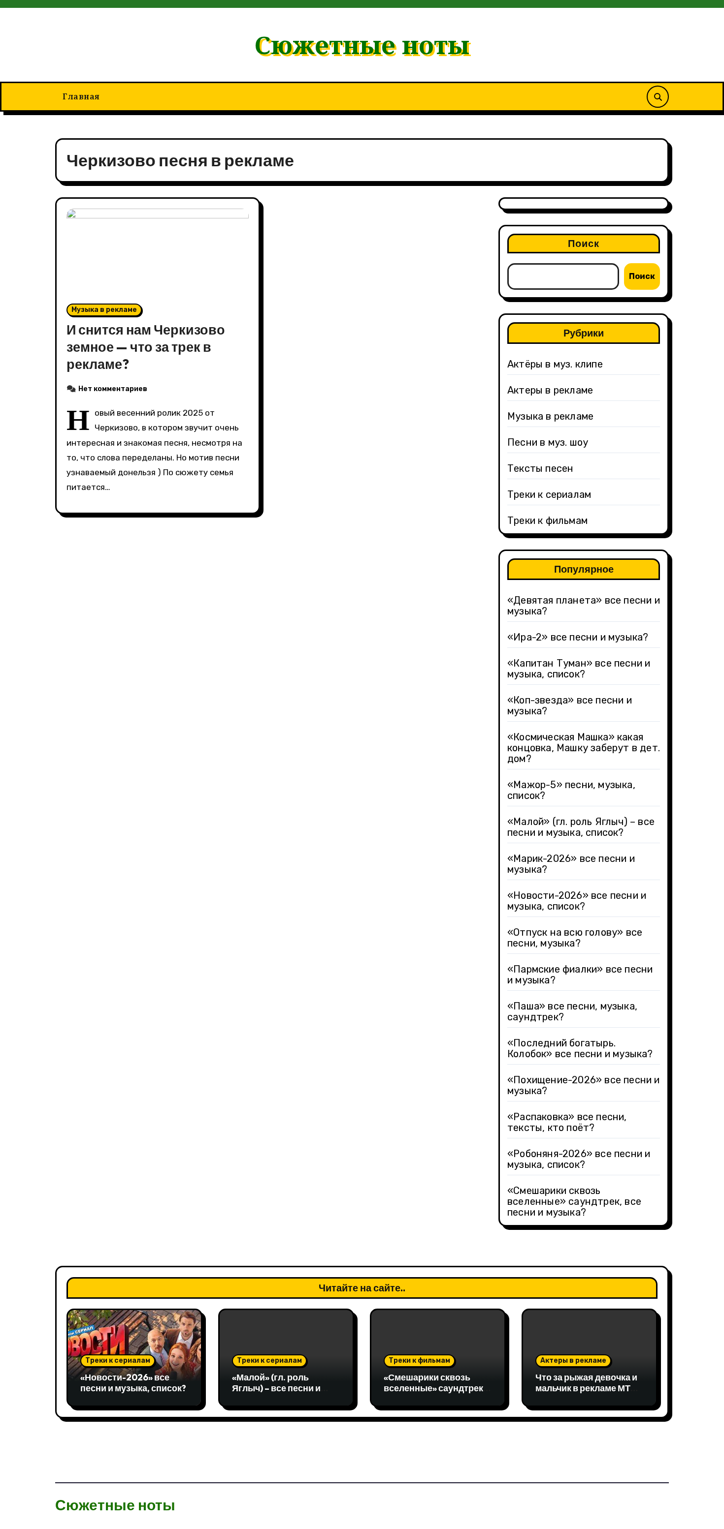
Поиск (584, 243)
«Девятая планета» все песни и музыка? (583, 605)
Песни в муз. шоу (547, 442)
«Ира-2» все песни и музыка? (577, 637)
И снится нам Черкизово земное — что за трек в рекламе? (145, 346)
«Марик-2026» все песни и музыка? (571, 864)
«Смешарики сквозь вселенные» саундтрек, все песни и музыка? (574, 1201)
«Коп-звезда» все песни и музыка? (569, 705)
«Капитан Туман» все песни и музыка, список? (578, 668)
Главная (81, 96)
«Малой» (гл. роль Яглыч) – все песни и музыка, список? (581, 827)
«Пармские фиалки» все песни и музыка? (580, 974)
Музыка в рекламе (104, 310)
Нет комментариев (112, 389)
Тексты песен (540, 468)
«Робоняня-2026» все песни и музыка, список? (578, 1159)
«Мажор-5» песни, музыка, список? (571, 790)
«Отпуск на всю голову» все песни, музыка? (574, 937)
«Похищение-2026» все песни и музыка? (583, 1085)
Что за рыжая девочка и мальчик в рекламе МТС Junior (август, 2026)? (586, 1388)
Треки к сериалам (549, 494)
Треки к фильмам (547, 520)
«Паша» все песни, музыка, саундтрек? (572, 1011)
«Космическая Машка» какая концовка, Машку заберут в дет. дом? (583, 747)
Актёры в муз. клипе (555, 364)
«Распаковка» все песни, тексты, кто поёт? (567, 1122)
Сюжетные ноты (362, 44)
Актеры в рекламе (550, 390)
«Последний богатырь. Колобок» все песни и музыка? (580, 1048)
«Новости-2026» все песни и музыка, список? (576, 900)
